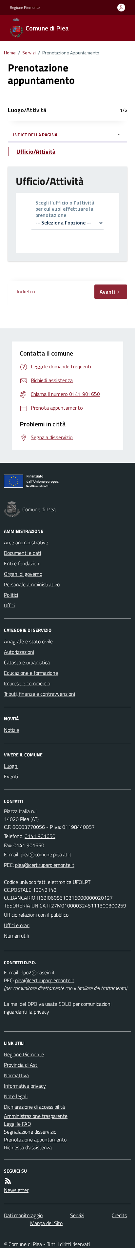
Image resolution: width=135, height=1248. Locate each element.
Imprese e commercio (27, 683)
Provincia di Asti (21, 1065)
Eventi (11, 776)
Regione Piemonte (25, 7)
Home (10, 52)
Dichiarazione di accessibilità (34, 1107)
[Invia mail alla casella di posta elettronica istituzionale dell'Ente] (46, 854)
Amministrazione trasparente (36, 1116)
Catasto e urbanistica (27, 662)
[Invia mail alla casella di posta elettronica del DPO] (38, 972)
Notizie (11, 730)
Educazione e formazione (31, 673)
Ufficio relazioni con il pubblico (36, 915)
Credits (119, 1215)
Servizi (29, 52)
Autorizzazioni (19, 652)
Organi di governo (23, 574)
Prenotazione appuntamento (35, 1139)
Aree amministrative (26, 542)
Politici (11, 595)
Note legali (16, 1096)
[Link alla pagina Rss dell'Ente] (8, 1181)
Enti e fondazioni (22, 563)
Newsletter (16, 1190)
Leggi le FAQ (17, 1124)
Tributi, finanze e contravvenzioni (39, 694)
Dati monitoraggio (23, 1215)
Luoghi (11, 766)
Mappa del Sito (46, 1223)
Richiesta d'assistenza (28, 1147)
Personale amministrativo (32, 584)
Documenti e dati (22, 553)
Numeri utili (16, 936)
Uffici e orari (16, 925)
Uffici (9, 605)
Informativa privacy (25, 1086)
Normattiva (16, 1075)
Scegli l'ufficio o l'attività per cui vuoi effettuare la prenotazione (64, 209)
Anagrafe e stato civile (28, 641)
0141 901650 (40, 836)
